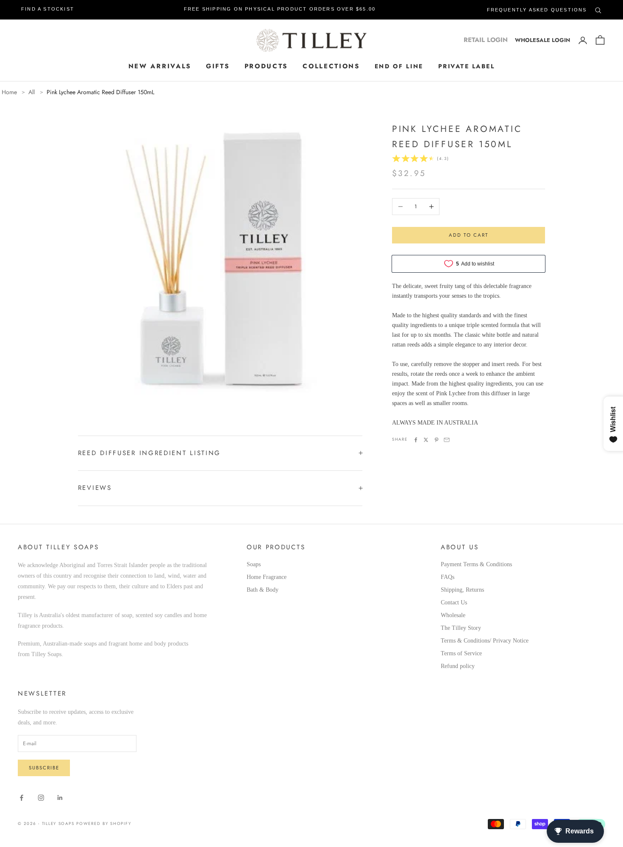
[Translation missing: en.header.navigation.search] (598, 8)
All (31, 92)
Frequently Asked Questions (537, 9)
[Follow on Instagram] (41, 798)
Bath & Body (262, 590)
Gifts (218, 66)
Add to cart (468, 235)
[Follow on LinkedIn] (60, 798)
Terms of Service (461, 653)
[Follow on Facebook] (21, 798)
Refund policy (458, 666)
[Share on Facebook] (416, 440)
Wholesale (453, 615)
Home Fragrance (266, 577)
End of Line (399, 66)
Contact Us (454, 602)
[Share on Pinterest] (436, 440)
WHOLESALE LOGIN (542, 40)
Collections (331, 66)
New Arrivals (159, 66)
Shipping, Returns (462, 590)
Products (266, 66)
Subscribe (44, 767)
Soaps (254, 564)
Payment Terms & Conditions (476, 564)
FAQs (447, 577)
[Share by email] (447, 440)
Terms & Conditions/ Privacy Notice (484, 640)
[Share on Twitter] (426, 440)
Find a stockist (47, 8)
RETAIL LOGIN (486, 40)
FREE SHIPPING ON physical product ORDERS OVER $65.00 (279, 8)
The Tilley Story (461, 628)
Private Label (466, 66)
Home (9, 92)
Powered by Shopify (103, 824)
